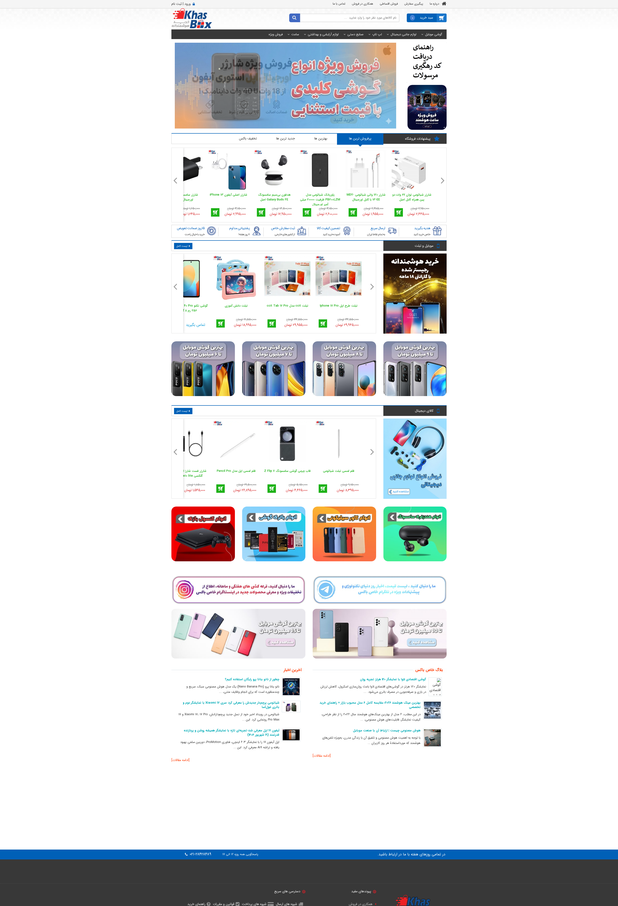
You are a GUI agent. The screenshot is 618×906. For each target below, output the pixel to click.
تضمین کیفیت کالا (328, 228)
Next (175, 179)
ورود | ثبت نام (181, 4)
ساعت (295, 34)
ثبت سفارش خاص (283, 228)
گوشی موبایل (433, 34)
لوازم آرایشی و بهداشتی (323, 34)
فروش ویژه (276, 34)
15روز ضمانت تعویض (191, 228)
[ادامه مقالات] (322, 755)
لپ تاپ (377, 34)
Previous (442, 179)
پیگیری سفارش (413, 3)
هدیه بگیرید (422, 228)
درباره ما (434, 3)
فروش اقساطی (389, 3)
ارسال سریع (378, 228)
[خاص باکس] (191, 18)
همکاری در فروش (362, 3)
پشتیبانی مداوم (239, 228)
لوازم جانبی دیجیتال (403, 34)
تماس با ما (339, 3)
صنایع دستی (355, 34)
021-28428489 (200, 854)
